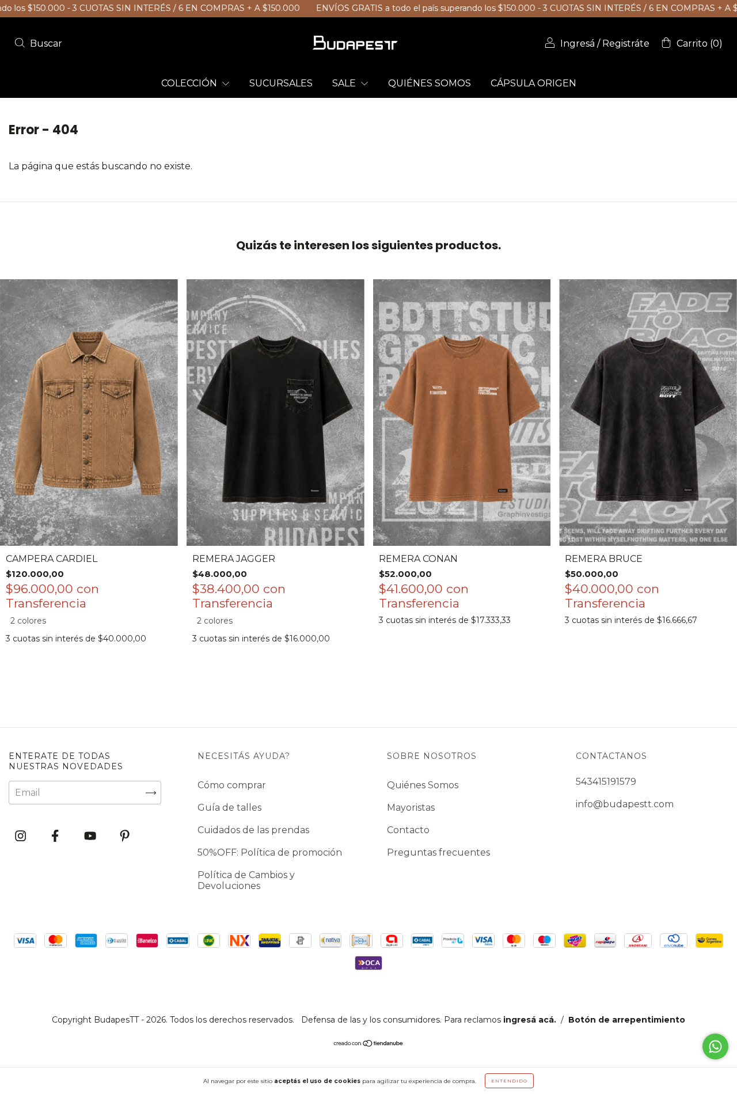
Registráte (625, 43)
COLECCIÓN (190, 83)
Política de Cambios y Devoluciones (246, 880)
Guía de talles (229, 807)
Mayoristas (411, 807)
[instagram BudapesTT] (22, 836)
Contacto (408, 830)
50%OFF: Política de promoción (269, 852)
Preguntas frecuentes (438, 852)
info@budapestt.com (625, 804)
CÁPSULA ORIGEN (533, 83)
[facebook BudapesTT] (56, 836)
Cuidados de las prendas (253, 830)
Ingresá (577, 43)
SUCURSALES (281, 83)
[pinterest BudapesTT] (124, 836)
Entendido (509, 1081)
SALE (345, 83)
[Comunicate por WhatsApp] (715, 1046)
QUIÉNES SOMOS (429, 83)
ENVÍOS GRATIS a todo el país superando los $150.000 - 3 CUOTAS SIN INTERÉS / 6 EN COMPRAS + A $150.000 (501, 8)
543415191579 (606, 781)
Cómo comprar (231, 785)
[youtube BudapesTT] (91, 836)
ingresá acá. (529, 1020)
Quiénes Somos (422, 785)
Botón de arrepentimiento (626, 1020)
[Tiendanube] (369, 1044)
